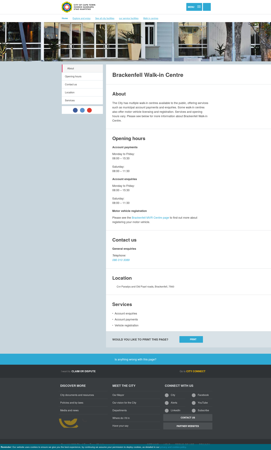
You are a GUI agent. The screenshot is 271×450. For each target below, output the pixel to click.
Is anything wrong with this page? (135, 359)
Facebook (203, 395)
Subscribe (203, 410)
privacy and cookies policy (173, 447)
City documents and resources (77, 395)
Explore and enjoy (81, 18)
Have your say (120, 425)
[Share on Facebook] (75, 110)
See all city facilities (104, 18)
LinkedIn (175, 410)
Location (69, 92)
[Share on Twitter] (82, 110)
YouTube (202, 402)
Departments (119, 410)
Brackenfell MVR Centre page (150, 217)
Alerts (173, 402)
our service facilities (128, 18)
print (193, 339)
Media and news (69, 410)
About (70, 68)
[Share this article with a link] (89, 110)
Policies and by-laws (71, 402)
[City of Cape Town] (78, 7)
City (172, 395)
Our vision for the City (124, 402)
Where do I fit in (121, 418)
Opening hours (73, 76)
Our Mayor (118, 395)
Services (70, 100)
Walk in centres (150, 18)
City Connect (196, 371)
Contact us (71, 84)
